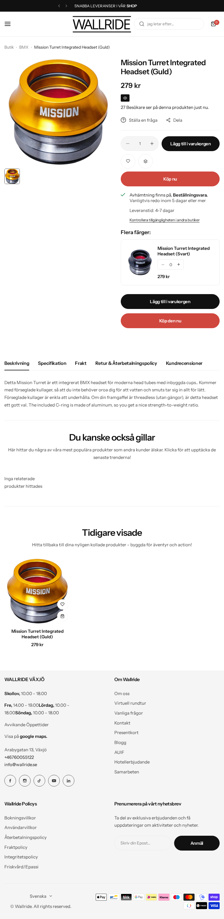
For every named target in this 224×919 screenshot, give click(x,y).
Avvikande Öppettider (26, 724)
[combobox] (169, 24)
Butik (9, 47)
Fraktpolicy (15, 847)
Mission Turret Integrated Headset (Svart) (184, 251)
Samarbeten (126, 772)
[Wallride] (102, 24)
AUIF (119, 752)
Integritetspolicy (21, 857)
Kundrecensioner (184, 363)
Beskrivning (16, 363)
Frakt (80, 363)
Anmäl (196, 843)
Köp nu (170, 179)
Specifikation (52, 363)
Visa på (25, 736)
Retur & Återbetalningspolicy (126, 363)
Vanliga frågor (128, 713)
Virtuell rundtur (130, 703)
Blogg (120, 742)
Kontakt (122, 723)
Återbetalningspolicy (25, 837)
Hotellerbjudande (132, 762)
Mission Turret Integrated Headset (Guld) (37, 633)
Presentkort (126, 732)
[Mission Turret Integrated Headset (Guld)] (37, 591)
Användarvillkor (20, 827)
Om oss (122, 693)
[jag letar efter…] (141, 24)
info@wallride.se (20, 764)
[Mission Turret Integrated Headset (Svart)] (140, 262)
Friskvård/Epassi (21, 866)
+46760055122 (19, 757)
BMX (24, 47)
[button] (59, 6)
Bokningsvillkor (20, 818)
